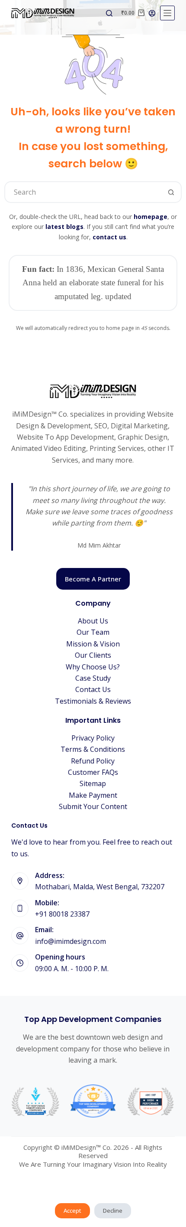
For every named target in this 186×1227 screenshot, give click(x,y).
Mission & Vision (93, 644)
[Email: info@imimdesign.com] (20, 935)
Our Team (93, 632)
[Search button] (171, 192)
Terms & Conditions (93, 749)
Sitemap (93, 783)
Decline (112, 1210)
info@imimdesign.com (70, 941)
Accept (72, 1210)
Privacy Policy (93, 738)
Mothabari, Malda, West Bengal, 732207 (99, 886)
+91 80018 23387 (62, 914)
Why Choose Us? (93, 667)
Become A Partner (93, 578)
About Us (93, 621)
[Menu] (167, 13)
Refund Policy (93, 761)
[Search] (109, 13)
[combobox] (83, 192)
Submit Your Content (93, 806)
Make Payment (93, 795)
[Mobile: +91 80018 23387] (20, 908)
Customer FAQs (93, 772)
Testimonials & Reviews (93, 701)
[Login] (152, 13)
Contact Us (93, 689)
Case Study (93, 678)
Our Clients (93, 655)
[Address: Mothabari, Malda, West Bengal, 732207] (20, 881)
